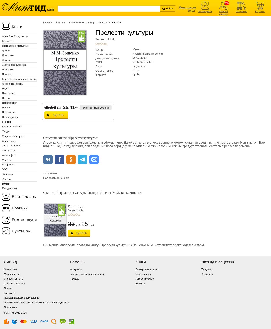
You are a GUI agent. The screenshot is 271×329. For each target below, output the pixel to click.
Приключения (9, 102)
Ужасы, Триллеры (12, 145)
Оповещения (205, 11)
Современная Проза (13, 136)
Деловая (6, 50)
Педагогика (8, 93)
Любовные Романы (12, 83)
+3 (101, 44)
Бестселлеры (24, 196)
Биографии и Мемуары (15, 45)
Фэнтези (6, 159)
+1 (96, 44)
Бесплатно (7, 40)
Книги (17, 27)
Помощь (74, 278)
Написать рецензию (56, 177)
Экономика (8, 174)
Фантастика (8, 150)
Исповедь (76, 206)
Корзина (260, 11)
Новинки (20, 208)
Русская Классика (12, 126)
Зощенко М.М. (76, 22)
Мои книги (241, 11)
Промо (8, 288)
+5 (106, 44)
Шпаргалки (8, 164)
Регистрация (187, 7)
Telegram (206, 269)
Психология (8, 112)
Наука (5, 88)
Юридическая (9, 188)
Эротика (7, 178)
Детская (6, 59)
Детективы (8, 55)
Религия (6, 121)
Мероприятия (12, 274)
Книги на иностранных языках (19, 78)
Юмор (91, 22)
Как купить (76, 269)
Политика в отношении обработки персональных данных (36, 302)
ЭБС (4, 169)
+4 (104, 44)
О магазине (10, 269)
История (7, 74)
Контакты (9, 293)
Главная (48, 22)
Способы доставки (14, 283)
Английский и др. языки (15, 36)
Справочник (9, 140)
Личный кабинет (223, 13)
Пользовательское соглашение (21, 297)
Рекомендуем (24, 219)
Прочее (6, 107)
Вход (191, 10)
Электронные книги (147, 269)
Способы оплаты (13, 278)
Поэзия (6, 98)
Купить (58, 115)
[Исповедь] (54, 220)
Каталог (60, 22)
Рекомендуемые (145, 278)
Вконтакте (207, 274)
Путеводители (10, 117)
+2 (99, 44)
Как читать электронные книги (87, 274)
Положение (10, 307)
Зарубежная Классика (14, 64)
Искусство (8, 69)
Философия (8, 155)
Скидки (6, 131)
